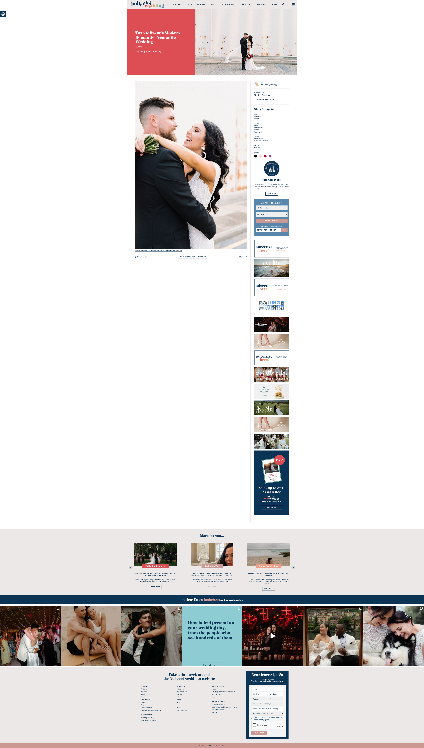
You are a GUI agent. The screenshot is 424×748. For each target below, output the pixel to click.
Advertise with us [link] (218, 710)
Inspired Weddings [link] (153, 52)
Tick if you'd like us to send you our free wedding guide (268, 719)
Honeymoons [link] (228, 4)
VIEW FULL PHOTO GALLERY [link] (265, 100)
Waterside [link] (258, 132)
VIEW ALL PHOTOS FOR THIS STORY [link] (193, 256)
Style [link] (178, 702)
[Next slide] (293, 567)
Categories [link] (180, 689)
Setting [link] (179, 705)
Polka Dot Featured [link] (155, 566)
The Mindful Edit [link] (146, 707)
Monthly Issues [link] (181, 710)
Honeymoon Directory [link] (148, 720)
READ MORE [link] (271, 193)
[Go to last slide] (130, 567)
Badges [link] (214, 712)
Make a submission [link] (218, 704)
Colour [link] (179, 697)
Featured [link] (178, 4)
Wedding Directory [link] (147, 718)
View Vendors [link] (272, 221)
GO (284, 230)
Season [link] (179, 707)
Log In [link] (214, 697)
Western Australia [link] (261, 141)
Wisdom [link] (201, 4)
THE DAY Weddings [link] (262, 95)
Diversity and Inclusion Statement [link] (223, 691)
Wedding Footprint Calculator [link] (151, 710)
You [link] (190, 4)
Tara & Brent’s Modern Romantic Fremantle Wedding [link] (158, 251)
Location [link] (179, 699)
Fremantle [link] (258, 139)
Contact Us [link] (216, 694)
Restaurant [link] (258, 128)
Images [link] (179, 694)
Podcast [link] (261, 4)
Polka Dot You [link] (212, 566)
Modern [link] (257, 116)
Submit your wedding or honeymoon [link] (224, 707)
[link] (3, 14)
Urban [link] (256, 119)
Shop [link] (274, 4)
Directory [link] (246, 4)
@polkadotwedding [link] (233, 600)
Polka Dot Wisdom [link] (268, 566)
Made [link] (213, 4)
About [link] (214, 689)
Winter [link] (257, 148)
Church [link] (257, 125)
